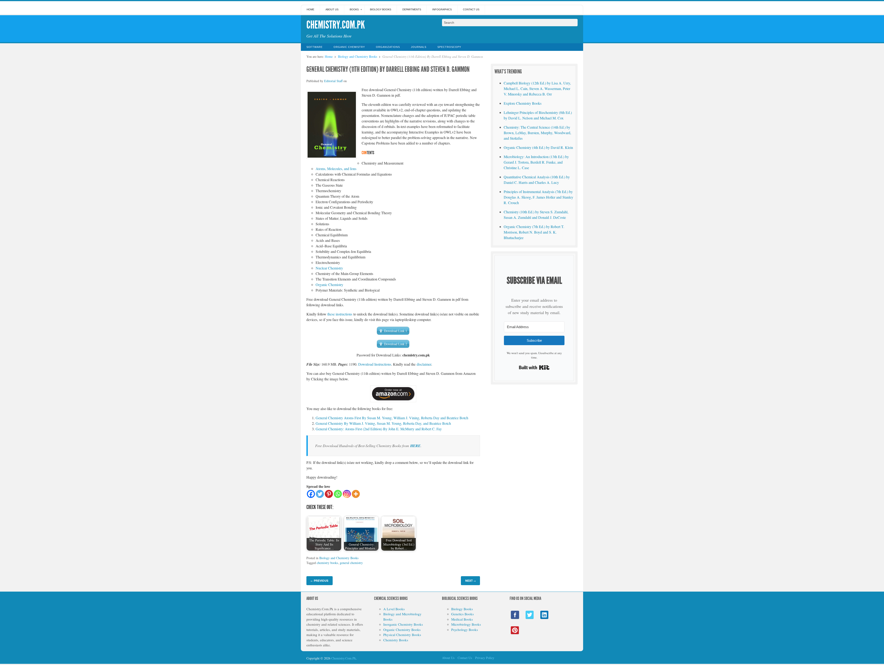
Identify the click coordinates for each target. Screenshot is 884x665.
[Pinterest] (329, 494)
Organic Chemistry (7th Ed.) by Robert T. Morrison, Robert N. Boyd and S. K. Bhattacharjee (534, 232)
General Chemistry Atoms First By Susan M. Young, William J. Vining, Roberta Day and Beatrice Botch (392, 417)
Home (310, 9)
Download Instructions (374, 364)
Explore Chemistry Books (522, 103)
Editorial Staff (333, 81)
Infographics (442, 9)
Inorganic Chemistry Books (403, 624)
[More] (356, 494)
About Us (332, 9)
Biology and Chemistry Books (357, 56)
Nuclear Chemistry (329, 268)
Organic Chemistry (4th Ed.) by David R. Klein (538, 147)
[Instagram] (347, 494)
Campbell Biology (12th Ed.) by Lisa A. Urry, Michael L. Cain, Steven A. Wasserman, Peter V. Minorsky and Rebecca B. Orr (537, 88)
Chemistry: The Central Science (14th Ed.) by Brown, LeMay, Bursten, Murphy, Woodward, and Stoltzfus (537, 133)
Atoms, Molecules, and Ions (336, 168)
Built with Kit (534, 367)
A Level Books (394, 609)
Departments (411, 9)
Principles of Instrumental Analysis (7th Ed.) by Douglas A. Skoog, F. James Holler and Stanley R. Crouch (538, 197)
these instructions (339, 314)
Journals (418, 47)
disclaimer (424, 364)
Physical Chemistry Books (402, 634)
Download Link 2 (395, 344)
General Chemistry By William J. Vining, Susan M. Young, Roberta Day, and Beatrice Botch (383, 423)
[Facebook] (311, 494)
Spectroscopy (449, 47)
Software (314, 47)
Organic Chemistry (349, 47)
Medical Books (462, 619)
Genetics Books (462, 614)
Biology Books (380, 9)
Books (354, 9)
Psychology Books (464, 629)
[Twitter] (320, 494)
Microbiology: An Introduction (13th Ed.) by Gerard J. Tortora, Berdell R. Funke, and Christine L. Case (536, 162)
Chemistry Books (395, 640)
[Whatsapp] (338, 494)
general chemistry (351, 563)
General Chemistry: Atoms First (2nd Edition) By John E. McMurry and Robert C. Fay (379, 428)
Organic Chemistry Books (402, 629)
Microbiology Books (466, 624)
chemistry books (327, 563)
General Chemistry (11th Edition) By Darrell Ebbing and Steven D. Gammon (388, 69)
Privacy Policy (484, 658)
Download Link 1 (395, 331)
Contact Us (471, 9)
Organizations (388, 47)
